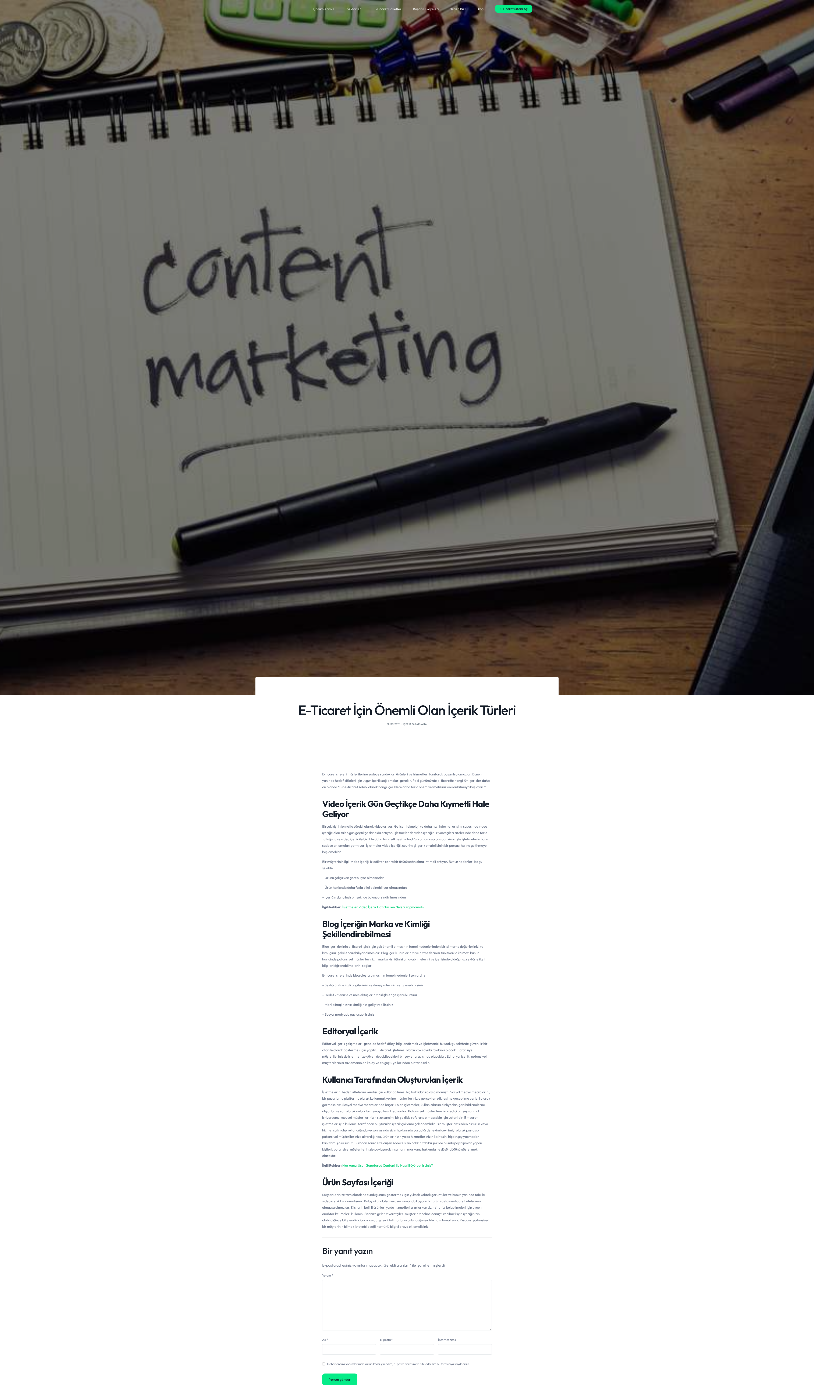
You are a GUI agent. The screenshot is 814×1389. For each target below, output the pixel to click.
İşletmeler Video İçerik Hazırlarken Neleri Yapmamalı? (383, 907)
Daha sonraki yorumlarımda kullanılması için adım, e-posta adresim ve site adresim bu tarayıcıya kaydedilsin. (398, 1364)
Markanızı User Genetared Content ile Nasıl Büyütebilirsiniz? (387, 1165)
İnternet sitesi (447, 1340)
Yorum (327, 1275)
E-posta (386, 1340)
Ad (325, 1340)
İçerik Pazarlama (415, 724)
